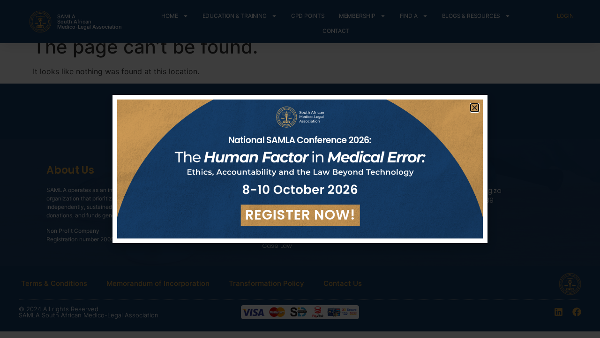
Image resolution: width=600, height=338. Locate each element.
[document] (300, 169)
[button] (474, 107)
